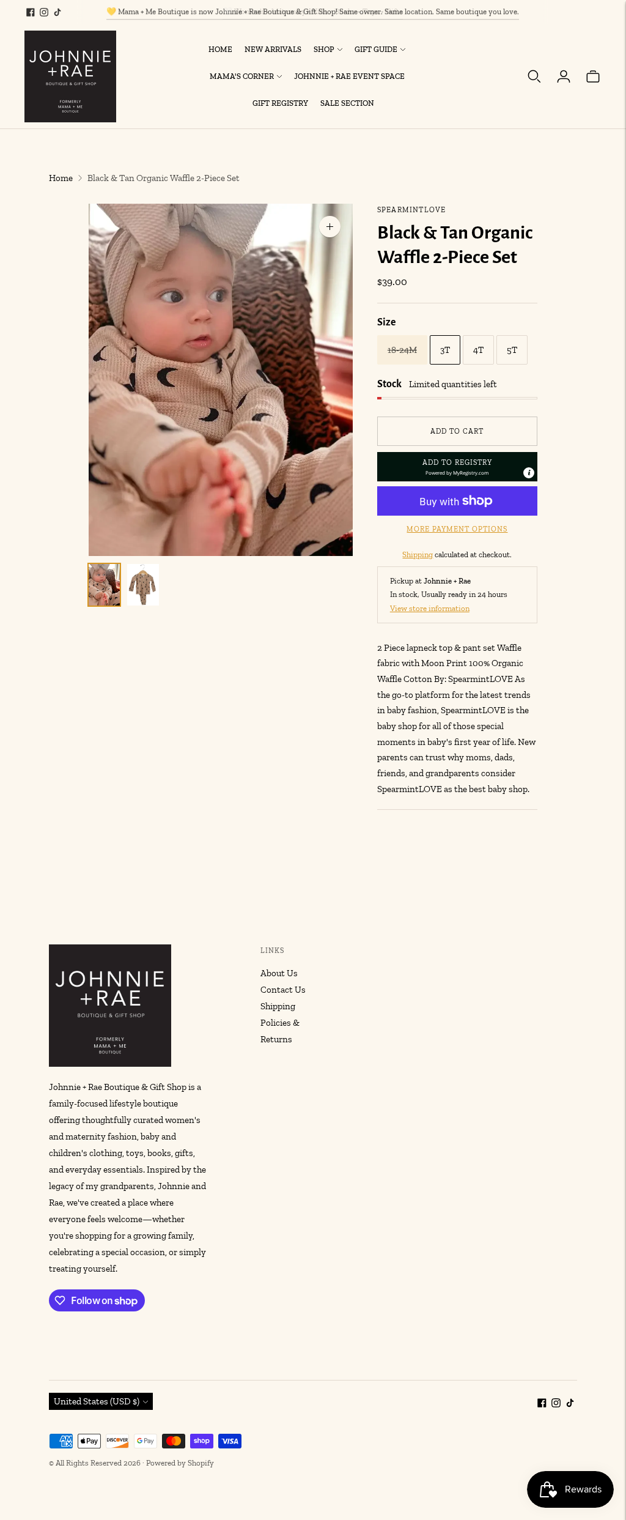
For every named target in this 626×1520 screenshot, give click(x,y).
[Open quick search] (534, 76)
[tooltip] (528, 472)
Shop (324, 49)
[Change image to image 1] (104, 585)
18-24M (402, 349)
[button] (457, 466)
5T (512, 349)
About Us (279, 973)
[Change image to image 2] (142, 585)
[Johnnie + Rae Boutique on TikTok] (57, 12)
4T (478, 349)
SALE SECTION (347, 103)
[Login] (563, 76)
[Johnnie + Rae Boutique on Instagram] (44, 12)
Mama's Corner (242, 76)
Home (220, 49)
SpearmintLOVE (411, 210)
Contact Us (283, 989)
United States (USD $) (96, 1401)
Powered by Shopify (180, 1462)
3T (445, 349)
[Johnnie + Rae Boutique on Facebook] (30, 12)
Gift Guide (376, 49)
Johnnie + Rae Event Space (349, 76)
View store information (430, 608)
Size (386, 322)
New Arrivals (273, 49)
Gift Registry (280, 103)
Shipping (417, 554)
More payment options (457, 529)
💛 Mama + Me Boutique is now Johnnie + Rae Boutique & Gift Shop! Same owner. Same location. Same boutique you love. (312, 11)
